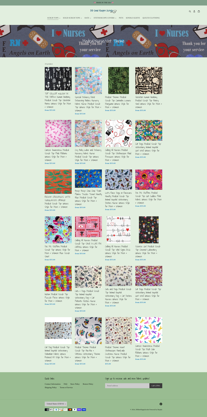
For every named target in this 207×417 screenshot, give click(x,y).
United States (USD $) (55, 404)
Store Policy (75, 384)
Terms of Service (66, 387)
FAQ (65, 384)
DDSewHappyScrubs (142, 409)
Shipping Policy (51, 387)
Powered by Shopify (155, 409)
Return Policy (88, 384)
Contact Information (52, 384)
